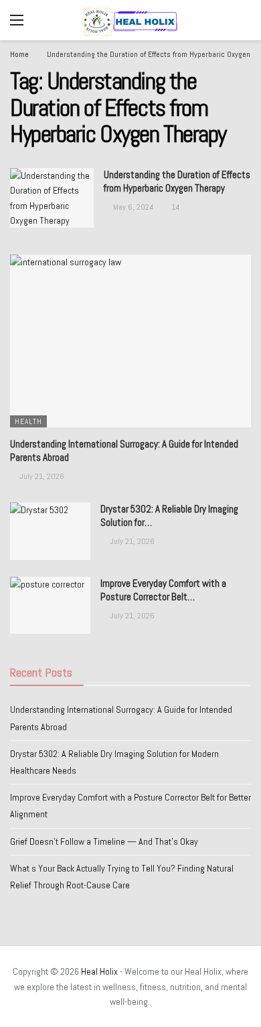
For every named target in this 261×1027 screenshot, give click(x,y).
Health (28, 421)
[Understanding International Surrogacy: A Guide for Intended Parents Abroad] (130, 341)
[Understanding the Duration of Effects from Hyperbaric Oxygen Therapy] (52, 198)
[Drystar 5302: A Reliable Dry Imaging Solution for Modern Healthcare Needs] (50, 531)
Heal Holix (99, 971)
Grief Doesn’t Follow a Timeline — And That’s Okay (104, 841)
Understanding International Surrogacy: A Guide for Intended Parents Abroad (121, 717)
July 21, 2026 (41, 476)
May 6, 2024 (133, 207)
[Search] (241, 20)
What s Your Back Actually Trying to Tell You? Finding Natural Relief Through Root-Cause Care (122, 876)
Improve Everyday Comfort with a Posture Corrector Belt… (163, 590)
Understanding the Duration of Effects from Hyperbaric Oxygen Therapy (177, 181)
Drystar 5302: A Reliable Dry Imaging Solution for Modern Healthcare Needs (114, 762)
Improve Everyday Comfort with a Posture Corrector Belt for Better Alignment (130, 805)
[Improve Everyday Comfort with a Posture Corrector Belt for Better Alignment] (50, 605)
